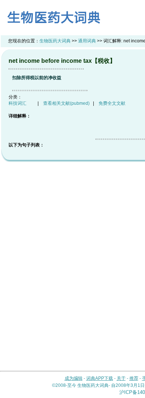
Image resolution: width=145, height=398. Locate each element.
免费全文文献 (112, 103)
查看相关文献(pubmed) (66, 103)
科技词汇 (17, 103)
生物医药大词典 (55, 40)
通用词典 (87, 40)
